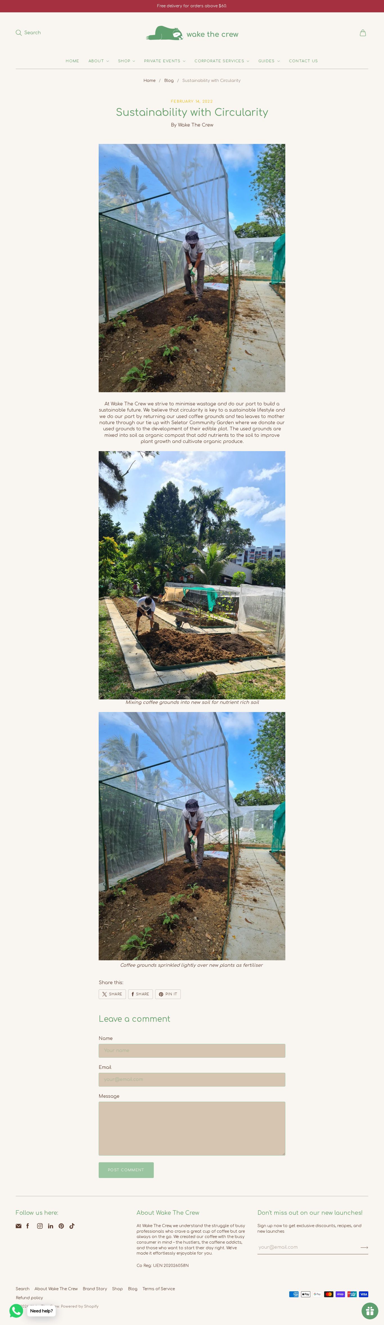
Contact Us (303, 61)
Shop (124, 61)
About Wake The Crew (56, 1289)
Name (106, 1038)
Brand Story (95, 1289)
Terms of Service (159, 1289)
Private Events (162, 61)
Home (72, 61)
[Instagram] (40, 1227)
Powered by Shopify (79, 1306)
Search (23, 1289)
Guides (266, 61)
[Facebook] (27, 1227)
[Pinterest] (61, 1227)
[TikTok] (72, 1227)
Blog (169, 81)
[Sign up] (364, 1247)
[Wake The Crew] (192, 33)
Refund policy (29, 1298)
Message (109, 1096)
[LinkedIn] (50, 1227)
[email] (18, 1227)
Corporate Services (219, 61)
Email (105, 1067)
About (96, 61)
